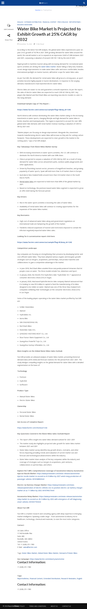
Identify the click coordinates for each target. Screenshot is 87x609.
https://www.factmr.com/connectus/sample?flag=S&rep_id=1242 (44, 109)
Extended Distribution (32, 22)
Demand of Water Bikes (68, 553)
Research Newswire (24, 25)
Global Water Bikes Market (48, 553)
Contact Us (66, 606)
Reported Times (13, 606)
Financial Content (49, 22)
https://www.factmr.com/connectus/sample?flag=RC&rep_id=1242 (44, 242)
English (20, 22)
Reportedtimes (75, 22)
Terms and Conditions (37, 606)
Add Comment (8, 29)
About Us (54, 606)
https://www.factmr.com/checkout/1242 (32, 428)
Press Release (63, 22)
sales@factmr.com (30, 547)
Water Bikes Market (29, 553)
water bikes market (48, 66)
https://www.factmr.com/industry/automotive (47, 559)
